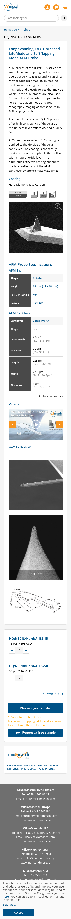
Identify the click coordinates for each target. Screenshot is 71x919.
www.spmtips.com (21, 446)
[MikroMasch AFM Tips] (11, 6)
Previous (12, 424)
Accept (18, 912)
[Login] (47, 7)
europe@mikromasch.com (40, 816)
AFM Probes (22, 29)
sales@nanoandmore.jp (40, 858)
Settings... (9, 904)
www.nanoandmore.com (35, 820)
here (6, 896)
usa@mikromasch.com (40, 837)
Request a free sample (39, 732)
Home (8, 29)
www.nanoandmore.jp (35, 862)
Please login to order (35, 708)
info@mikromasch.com (40, 799)
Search (64, 18)
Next (59, 424)
